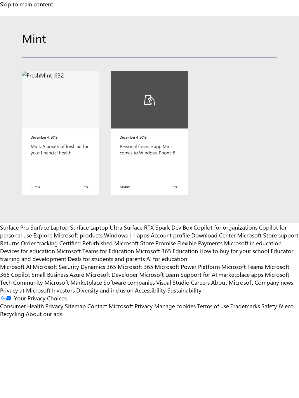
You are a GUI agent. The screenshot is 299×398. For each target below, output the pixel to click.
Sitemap (75, 306)
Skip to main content (26, 4)
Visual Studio (173, 282)
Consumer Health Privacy (31, 306)
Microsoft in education (252, 243)
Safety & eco (277, 306)
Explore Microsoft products (67, 235)
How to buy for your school (234, 251)
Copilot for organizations (226, 227)
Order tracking (39, 243)
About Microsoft (232, 282)
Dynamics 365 (98, 266)
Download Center (213, 235)
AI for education (166, 259)
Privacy (144, 306)
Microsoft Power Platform (187, 266)
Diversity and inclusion (104, 290)
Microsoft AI (15, 266)
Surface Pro (14, 227)
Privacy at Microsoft (25, 290)
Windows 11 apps (126, 235)
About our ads (44, 314)
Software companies (129, 282)
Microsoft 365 (135, 266)
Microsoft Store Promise (145, 243)
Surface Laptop (49, 227)
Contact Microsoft (110, 306)
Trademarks (245, 306)
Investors (63, 290)
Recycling (12, 314)
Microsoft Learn (159, 274)
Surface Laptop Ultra (96, 227)
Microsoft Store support (267, 235)
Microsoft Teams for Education (95, 251)
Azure (76, 274)
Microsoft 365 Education (166, 251)
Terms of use (213, 306)
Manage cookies (175, 306)
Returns (9, 243)
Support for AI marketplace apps (221, 274)
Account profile (170, 235)
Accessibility (150, 290)
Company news (274, 282)
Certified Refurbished (86, 243)
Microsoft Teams (242, 266)
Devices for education (27, 251)
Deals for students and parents (106, 259)
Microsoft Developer (112, 274)
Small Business (50, 274)
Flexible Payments (199, 243)
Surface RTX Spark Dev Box (158, 227)
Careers (200, 282)
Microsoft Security (56, 266)
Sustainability (184, 290)
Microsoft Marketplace (73, 282)
